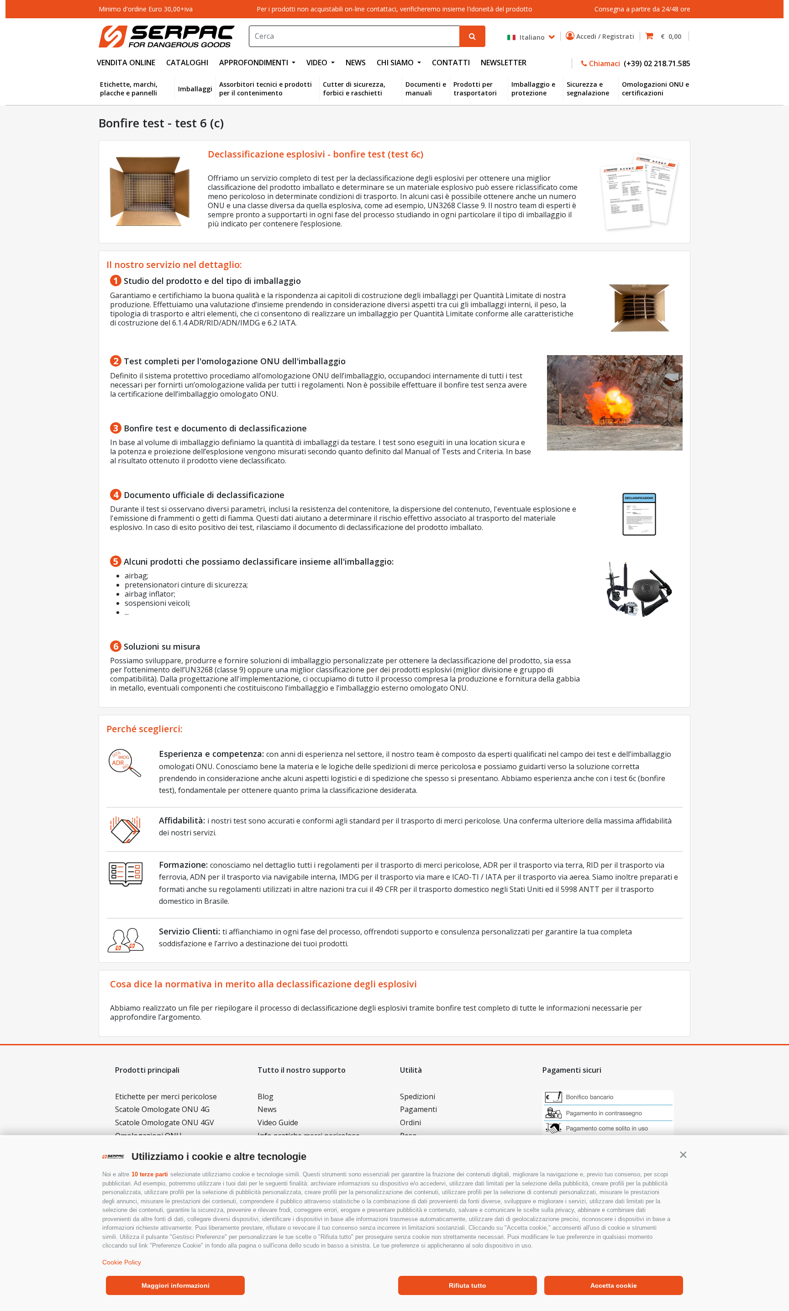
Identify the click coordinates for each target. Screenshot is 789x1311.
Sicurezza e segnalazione (588, 89)
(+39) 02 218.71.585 (656, 63)
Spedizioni (417, 1096)
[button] (683, 1154)
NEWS (356, 63)
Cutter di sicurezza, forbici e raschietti (354, 89)
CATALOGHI (187, 63)
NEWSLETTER (503, 63)
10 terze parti (150, 1174)
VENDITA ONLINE (126, 63)
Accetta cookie (613, 1285)
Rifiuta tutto (467, 1285)
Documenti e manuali (425, 89)
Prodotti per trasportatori (475, 89)
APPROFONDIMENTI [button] (254, 63)
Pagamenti (418, 1109)
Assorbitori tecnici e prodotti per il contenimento (265, 89)
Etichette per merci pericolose (166, 1096)
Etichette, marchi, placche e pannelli (129, 89)
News (267, 1109)
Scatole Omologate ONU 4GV (164, 1122)
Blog (266, 1096)
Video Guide (278, 1122)
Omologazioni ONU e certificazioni (655, 89)
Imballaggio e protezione (533, 89)
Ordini (410, 1122)
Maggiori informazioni (176, 1285)
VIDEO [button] (317, 63)
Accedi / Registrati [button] (606, 36)
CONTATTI (451, 63)
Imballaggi (195, 88)
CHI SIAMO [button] (396, 63)
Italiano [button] (531, 36)
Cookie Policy (121, 1262)
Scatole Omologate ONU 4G (162, 1109)
